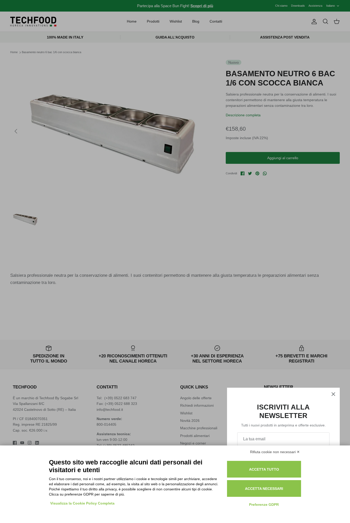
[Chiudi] (333, 394)
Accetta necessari (264, 489)
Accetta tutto (264, 469)
